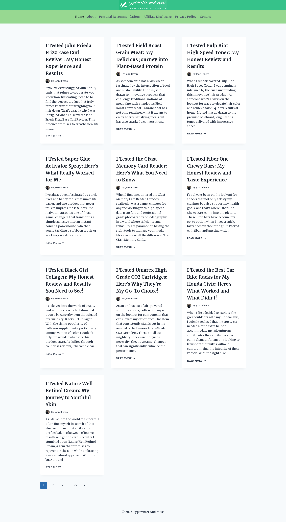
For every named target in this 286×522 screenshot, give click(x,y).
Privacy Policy (186, 17)
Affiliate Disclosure (158, 17)
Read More (55, 136)
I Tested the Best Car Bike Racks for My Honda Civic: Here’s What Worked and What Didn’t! (210, 284)
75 (75, 485)
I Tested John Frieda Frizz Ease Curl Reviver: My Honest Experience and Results (68, 59)
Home (79, 17)
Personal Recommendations (119, 17)
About (91, 17)
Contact (205, 17)
